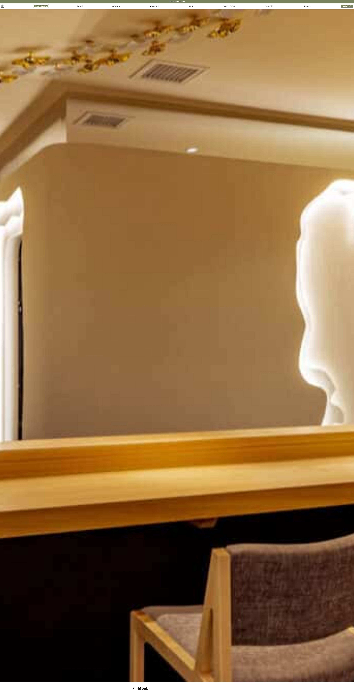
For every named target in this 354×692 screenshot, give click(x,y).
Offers (191, 6)
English (306, 6)
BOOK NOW (347, 6)
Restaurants (116, 6)
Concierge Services (229, 6)
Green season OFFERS (177, 1)
